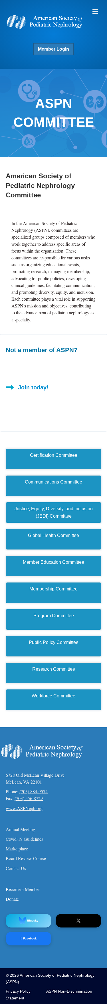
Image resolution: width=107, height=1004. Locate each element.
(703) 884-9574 (33, 791)
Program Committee (53, 615)
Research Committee (53, 669)
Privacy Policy (18, 991)
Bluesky (33, 920)
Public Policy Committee (53, 642)
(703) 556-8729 (29, 798)
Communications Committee (53, 482)
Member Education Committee (53, 562)
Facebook (29, 938)
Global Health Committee (53, 535)
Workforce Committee (53, 695)
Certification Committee (53, 455)
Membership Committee (53, 588)
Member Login (53, 49)
